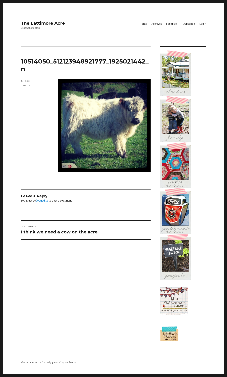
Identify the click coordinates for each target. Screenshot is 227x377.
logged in (42, 200)
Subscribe (189, 23)
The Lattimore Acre (43, 23)
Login (202, 23)
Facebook (172, 23)
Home (143, 23)
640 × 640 (26, 85)
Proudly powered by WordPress (60, 362)
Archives (156, 23)
